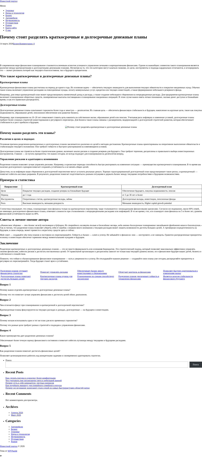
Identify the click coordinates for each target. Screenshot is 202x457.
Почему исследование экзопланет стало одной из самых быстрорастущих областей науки (47, 388)
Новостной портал (8, 1)
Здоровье (9, 10)
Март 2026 (16, 415)
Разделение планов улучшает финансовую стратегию (14, 272)
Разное (8, 25)
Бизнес (8, 15)
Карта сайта (11, 28)
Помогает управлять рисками (54, 272)
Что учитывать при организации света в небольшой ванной (33, 380)
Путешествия (11, 23)
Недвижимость (12, 20)
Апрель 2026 (17, 412)
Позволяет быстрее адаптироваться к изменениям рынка (180, 272)
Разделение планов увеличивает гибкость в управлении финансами (138, 277)
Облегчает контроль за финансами (134, 272)
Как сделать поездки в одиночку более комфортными (30, 378)
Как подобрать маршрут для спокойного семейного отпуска (33, 385)
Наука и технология (14, 13)
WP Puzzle (12, 451)
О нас (8, 30)
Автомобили (11, 18)
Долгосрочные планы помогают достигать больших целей (15, 277)
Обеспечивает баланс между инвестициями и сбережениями (92, 272)
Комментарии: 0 (27, 44)
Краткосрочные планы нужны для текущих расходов (56, 277)
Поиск (8, 360)
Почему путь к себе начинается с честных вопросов (29, 383)
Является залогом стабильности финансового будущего (178, 277)
